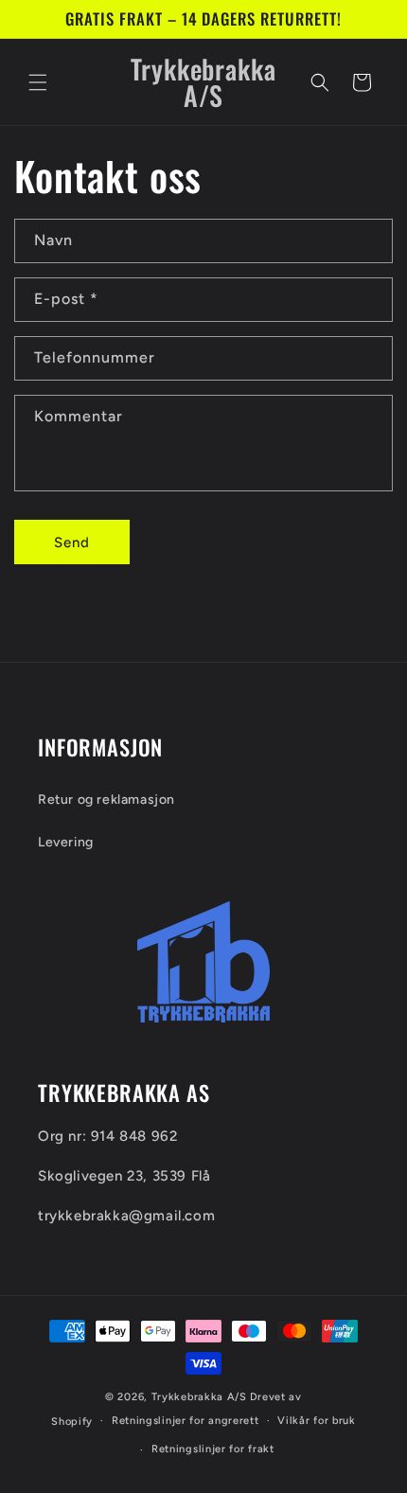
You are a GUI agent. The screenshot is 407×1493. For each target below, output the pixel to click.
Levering (66, 842)
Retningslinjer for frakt (212, 1449)
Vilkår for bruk (316, 1420)
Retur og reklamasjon (106, 799)
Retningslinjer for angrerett (185, 1420)
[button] (38, 82)
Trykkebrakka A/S (199, 1397)
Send (72, 542)
